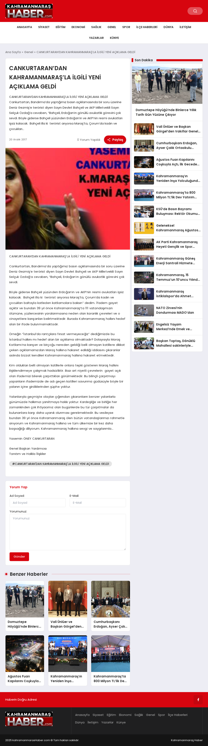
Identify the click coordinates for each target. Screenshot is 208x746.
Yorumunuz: (18, 511)
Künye (114, 38)
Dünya (168, 27)
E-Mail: (74, 496)
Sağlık (96, 27)
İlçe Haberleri (146, 27)
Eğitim (60, 27)
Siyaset (44, 27)
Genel (111, 27)
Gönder (19, 556)
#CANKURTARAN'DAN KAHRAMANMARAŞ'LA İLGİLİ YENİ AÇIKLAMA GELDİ (60, 464)
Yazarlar (96, 38)
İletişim (185, 27)
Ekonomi (78, 27)
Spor (126, 27)
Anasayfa (24, 27)
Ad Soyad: (17, 496)
